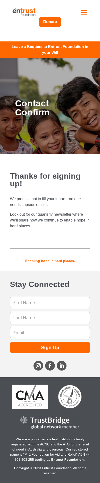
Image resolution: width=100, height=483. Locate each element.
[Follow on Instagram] (38, 366)
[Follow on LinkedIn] (62, 366)
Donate (50, 21)
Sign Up (50, 347)
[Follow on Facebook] (50, 366)
